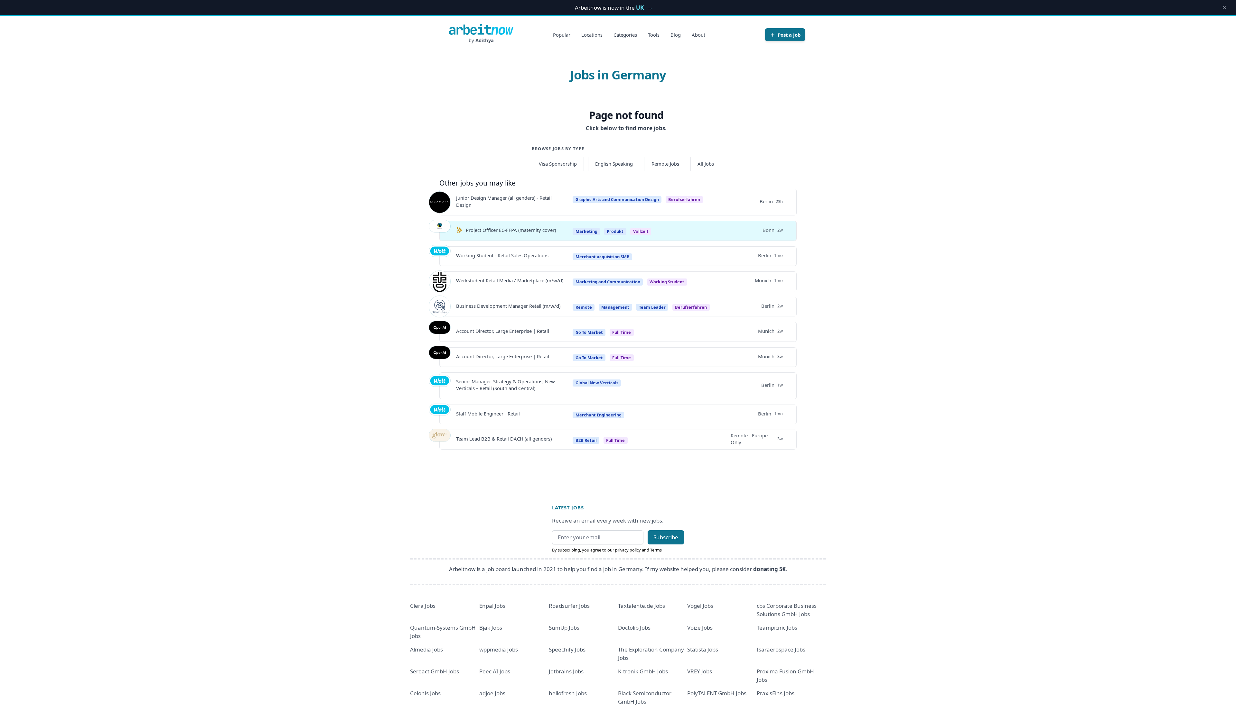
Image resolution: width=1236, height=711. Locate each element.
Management (615, 307)
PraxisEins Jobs (775, 693)
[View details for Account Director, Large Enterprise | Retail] (440, 332)
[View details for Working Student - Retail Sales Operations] (440, 256)
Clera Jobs (422, 605)
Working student (667, 282)
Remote (584, 307)
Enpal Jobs (492, 605)
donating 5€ (769, 569)
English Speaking (614, 163)
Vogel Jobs (700, 605)
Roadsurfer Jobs (569, 605)
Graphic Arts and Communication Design (617, 199)
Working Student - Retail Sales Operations (502, 255)
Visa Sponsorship (558, 163)
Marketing (586, 231)
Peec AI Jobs (494, 671)
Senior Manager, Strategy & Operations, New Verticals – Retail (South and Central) (505, 384)
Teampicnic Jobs (777, 627)
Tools (654, 35)
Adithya (484, 40)
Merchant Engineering (599, 415)
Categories (625, 35)
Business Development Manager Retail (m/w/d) (508, 306)
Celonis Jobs (425, 693)
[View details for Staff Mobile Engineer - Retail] (440, 414)
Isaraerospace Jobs (781, 649)
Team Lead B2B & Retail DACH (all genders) (504, 438)
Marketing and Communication (608, 282)
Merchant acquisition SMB (603, 257)
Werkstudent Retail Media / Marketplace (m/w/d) (509, 280)
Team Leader (652, 307)
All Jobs (706, 163)
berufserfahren (684, 199)
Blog (675, 35)
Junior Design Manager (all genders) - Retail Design (504, 201)
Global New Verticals (597, 383)
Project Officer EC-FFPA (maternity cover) (511, 230)
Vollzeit (641, 231)
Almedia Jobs (426, 649)
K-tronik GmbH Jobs (643, 671)
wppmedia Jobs (498, 649)
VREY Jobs (699, 671)
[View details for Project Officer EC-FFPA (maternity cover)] (440, 231)
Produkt (615, 231)
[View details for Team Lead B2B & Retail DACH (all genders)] (440, 440)
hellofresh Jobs (568, 693)
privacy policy (628, 550)
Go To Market (589, 332)
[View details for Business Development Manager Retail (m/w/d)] (440, 306)
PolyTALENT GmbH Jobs (716, 693)
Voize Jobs (700, 627)
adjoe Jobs (492, 693)
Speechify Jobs (567, 649)
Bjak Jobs (490, 627)
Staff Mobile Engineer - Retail (488, 413)
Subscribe (665, 537)
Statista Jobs (702, 649)
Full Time (621, 332)
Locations (592, 35)
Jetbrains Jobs (566, 671)
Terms (656, 550)
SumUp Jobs (564, 627)
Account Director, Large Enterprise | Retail (502, 331)
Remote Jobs (665, 163)
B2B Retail (586, 440)
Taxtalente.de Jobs (641, 605)
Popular (561, 35)
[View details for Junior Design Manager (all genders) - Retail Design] (440, 202)
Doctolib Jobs (634, 627)
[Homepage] (481, 29)
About (698, 35)
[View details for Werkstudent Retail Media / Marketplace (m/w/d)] (440, 281)
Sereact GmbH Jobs (434, 671)
